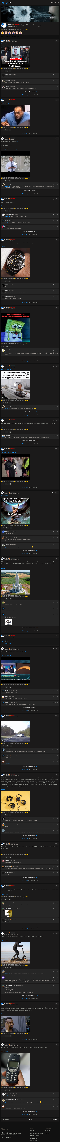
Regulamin (33, 1132)
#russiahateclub (5, 103)
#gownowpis (12, 149)
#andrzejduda (4, 149)
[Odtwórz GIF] (15, 385)
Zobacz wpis (8, 643)
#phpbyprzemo (5, 495)
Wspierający (33, 1140)
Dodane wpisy (5, 37)
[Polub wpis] (58, 41)
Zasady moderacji (35, 1135)
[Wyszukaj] (47, 2)
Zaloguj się (53, 2)
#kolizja (3, 719)
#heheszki (3, 311)
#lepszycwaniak (5, 452)
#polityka (17, 149)
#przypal (7, 763)
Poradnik (32, 1137)
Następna (54, 1119)
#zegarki (3, 246)
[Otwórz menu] (58, 2)
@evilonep (7, 186)
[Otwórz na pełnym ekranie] (28, 373)
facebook (47, 1130)
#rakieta (3, 568)
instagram (48, 1132)
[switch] (10, 2)
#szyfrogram (4, 1051)
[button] (15, 56)
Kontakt (32, 1130)
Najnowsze (15, 37)
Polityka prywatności (36, 1133)
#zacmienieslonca (6, 852)
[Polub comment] (57, 75)
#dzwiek (3, 789)
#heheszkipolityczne (6, 44)
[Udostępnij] (10, 71)
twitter (47, 1133)
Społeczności (34, 1138)
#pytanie (3, 205)
